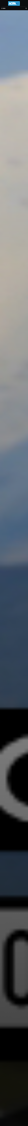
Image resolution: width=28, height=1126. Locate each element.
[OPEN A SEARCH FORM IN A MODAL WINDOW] (26, 8)
